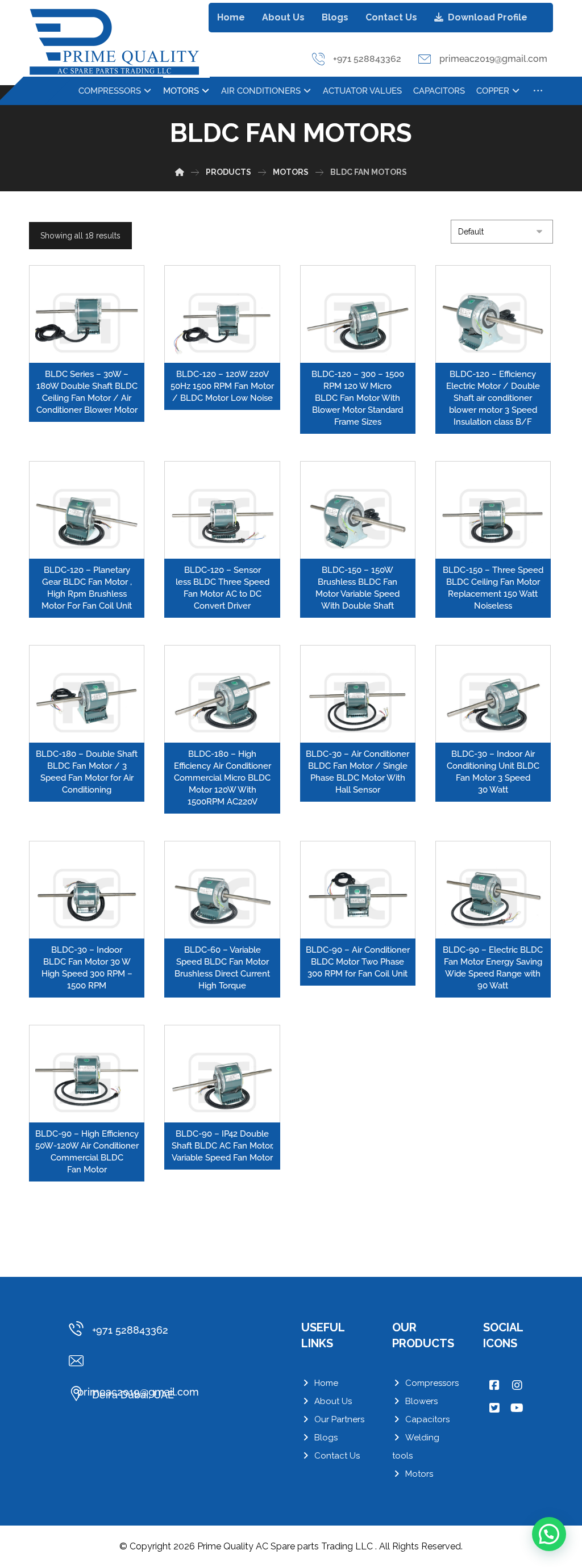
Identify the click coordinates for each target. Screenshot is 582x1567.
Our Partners (339, 1419)
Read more (93, 352)
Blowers (421, 1401)
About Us (333, 1401)
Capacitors (427, 1419)
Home (326, 1383)
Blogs (326, 1437)
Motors (419, 1474)
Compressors (432, 1383)
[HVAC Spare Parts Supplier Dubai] (114, 42)
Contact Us (337, 1456)
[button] (537, 91)
